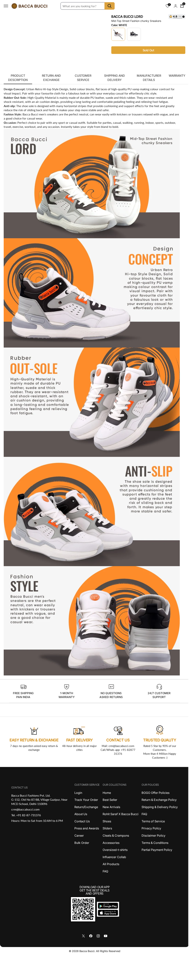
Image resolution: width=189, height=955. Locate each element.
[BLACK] (132, 34)
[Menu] (6, 6)
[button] (173, 6)
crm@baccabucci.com (25, 809)
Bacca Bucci (85, 951)
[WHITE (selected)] (117, 34)
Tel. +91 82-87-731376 (25, 815)
